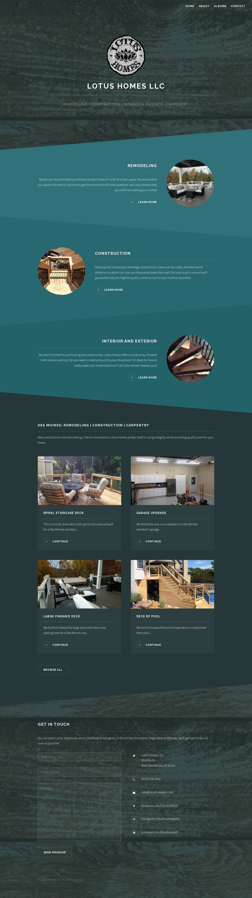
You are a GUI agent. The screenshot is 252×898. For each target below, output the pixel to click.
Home (190, 6)
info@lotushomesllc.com (157, 792)
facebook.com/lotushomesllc (160, 805)
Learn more (147, 202)
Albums (220, 6)
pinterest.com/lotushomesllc (160, 832)
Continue (60, 541)
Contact (238, 6)
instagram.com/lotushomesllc (160, 819)
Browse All (53, 669)
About (204, 6)
